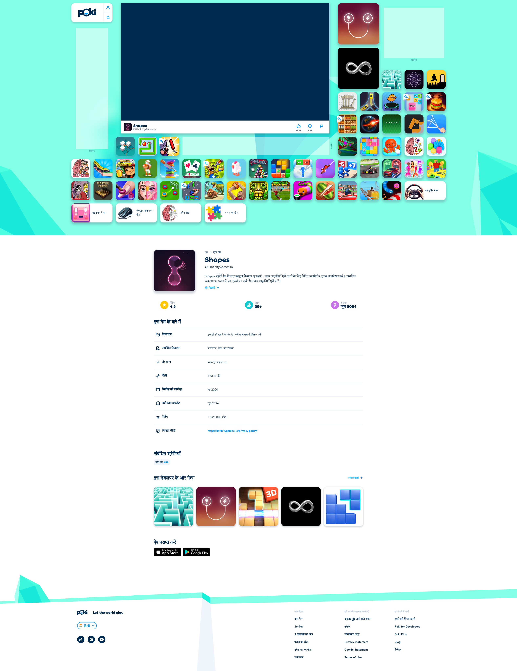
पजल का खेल (301, 642)
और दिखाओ (210, 287)
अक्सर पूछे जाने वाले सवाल (358, 619)
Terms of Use (353, 657)
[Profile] (108, 8)
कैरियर (398, 649)
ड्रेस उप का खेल (302, 649)
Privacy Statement (356, 642)
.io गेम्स (298, 626)
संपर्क (347, 626)
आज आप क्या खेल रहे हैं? (108, 17)
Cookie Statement (356, 649)
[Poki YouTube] (101, 639)
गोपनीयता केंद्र (352, 634)
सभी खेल (298, 657)
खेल (206, 252)
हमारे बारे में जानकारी (405, 619)
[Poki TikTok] (80, 639)
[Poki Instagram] (91, 639)
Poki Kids (401, 634)
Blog (397, 642)
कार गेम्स (298, 619)
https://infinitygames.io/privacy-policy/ (233, 431)
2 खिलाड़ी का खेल (303, 634)
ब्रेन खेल (217, 252)
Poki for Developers (407, 626)
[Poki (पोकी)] (87, 12)
